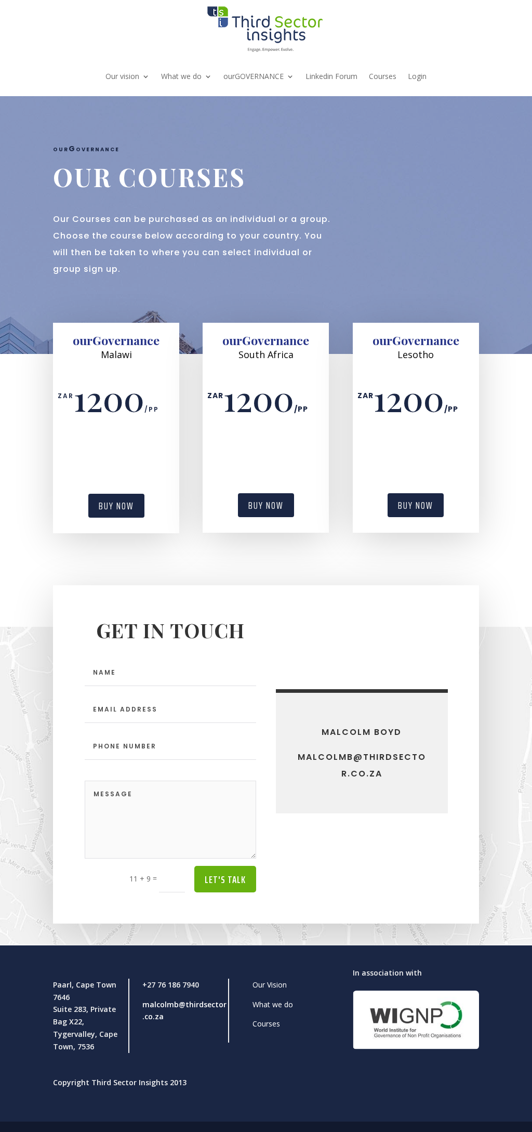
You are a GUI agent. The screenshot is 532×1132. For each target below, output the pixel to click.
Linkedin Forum (331, 76)
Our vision (122, 76)
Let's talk (225, 879)
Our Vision (269, 985)
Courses (382, 76)
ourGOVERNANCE (253, 76)
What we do (181, 76)
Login (417, 76)
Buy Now (116, 505)
